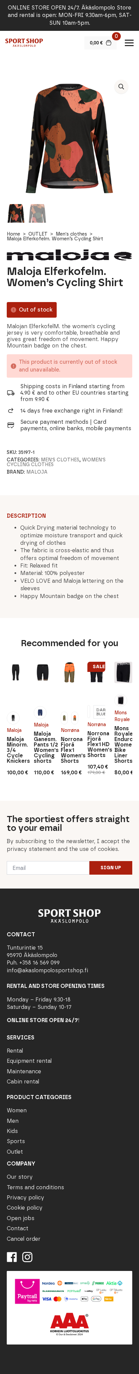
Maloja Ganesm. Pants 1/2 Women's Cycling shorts (43, 747)
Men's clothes (71, 234)
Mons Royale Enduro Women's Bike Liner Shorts (123, 745)
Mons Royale (122, 716)
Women (17, 1110)
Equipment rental (29, 1061)
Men (13, 1121)
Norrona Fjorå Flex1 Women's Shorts (70, 750)
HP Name (7, 806)
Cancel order (23, 1239)
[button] (121, 87)
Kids (12, 1131)
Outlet (15, 1152)
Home (13, 234)
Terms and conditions (35, 1187)
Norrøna (70, 730)
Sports (16, 1141)
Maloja (37, 472)
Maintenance (24, 1071)
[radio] (13, 718)
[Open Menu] (129, 42)
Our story (20, 1177)
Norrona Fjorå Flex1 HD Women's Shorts (96, 744)
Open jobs (20, 1218)
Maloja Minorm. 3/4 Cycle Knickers (16, 750)
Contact (17, 1228)
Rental (15, 1051)
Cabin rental (23, 1081)
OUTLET (38, 234)
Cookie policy (25, 1207)
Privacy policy (25, 1197)
